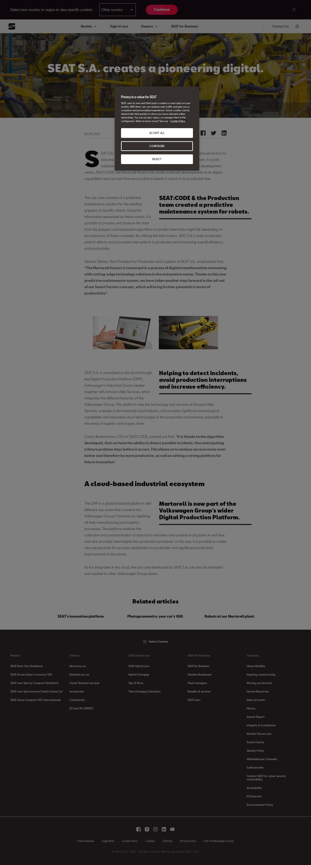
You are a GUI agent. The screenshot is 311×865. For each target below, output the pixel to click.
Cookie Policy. (178, 121)
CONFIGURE (156, 146)
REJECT (156, 159)
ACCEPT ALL (157, 133)
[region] (157, 128)
